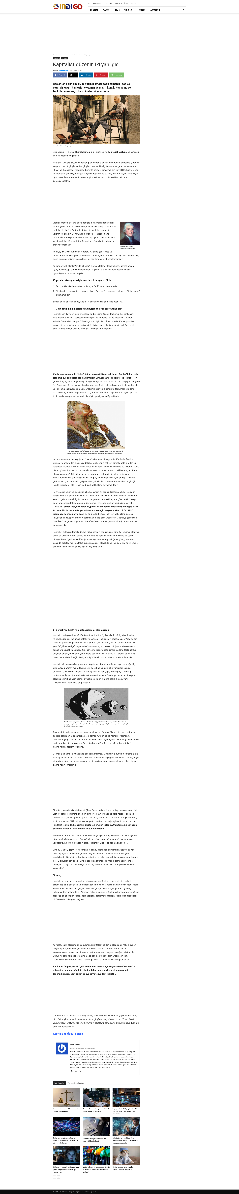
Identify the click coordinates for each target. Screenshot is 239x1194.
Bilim (117, 10)
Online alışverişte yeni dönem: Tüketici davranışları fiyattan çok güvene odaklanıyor (65, 1140)
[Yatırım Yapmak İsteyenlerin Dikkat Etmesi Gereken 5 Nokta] (96, 1097)
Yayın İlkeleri (109, 3)
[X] (81, 1071)
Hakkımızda (97, 3)
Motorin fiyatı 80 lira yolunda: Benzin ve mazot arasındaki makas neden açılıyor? (96, 1169)
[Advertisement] (119, 33)
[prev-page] (54, 1177)
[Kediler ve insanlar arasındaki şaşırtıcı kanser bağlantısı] (126, 1155)
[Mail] (77, 1071)
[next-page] (58, 1177)
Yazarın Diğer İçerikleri (76, 1083)
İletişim (126, 3)
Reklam (117, 3)
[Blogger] (72, 1071)
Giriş (89, 3)
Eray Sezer (63, 70)
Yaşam (106, 10)
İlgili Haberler (59, 1083)
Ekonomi (64, 58)
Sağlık (142, 10)
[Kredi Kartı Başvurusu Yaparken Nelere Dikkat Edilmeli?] (96, 1127)
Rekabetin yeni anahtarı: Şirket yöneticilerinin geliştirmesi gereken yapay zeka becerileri (125, 1140)
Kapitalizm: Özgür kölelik (68, 1033)
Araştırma (65, 55)
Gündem (94, 10)
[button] (183, 10)
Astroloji (155, 10)
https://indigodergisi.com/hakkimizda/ (82, 1048)
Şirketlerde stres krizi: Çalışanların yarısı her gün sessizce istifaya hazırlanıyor (66, 1169)
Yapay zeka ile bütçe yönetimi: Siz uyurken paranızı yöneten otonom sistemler (125, 1111)
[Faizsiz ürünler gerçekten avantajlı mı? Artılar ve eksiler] (66, 1097)
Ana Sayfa (56, 55)
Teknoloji (128, 10)
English (133, 3)
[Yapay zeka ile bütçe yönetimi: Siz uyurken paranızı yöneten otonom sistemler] (126, 1097)
